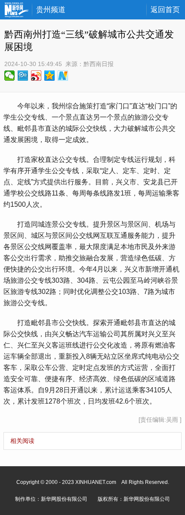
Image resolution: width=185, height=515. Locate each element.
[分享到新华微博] (63, 75)
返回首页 (165, 10)
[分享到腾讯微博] (23, 75)
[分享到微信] (9, 75)
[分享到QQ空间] (49, 75)
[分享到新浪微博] (36, 75)
